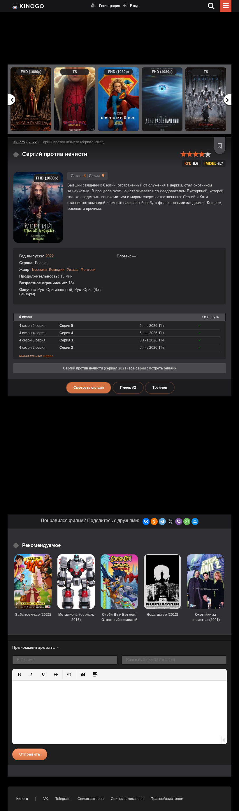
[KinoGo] (27, 6)
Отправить (29, 754)
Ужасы (72, 269)
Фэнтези (88, 269)
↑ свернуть (210, 317)
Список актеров (90, 799)
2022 (49, 256)
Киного (22, 799)
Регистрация (109, 6)
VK (45, 799)
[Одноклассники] (154, 521)
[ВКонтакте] (146, 521)
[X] (170, 521)
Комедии (56, 269)
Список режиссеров (127, 799)
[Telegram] (162, 521)
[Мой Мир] (194, 521)
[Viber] (178, 521)
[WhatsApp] (186, 521)
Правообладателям (167, 799)
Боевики (39, 269)
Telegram (62, 799)
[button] (18, 674)
